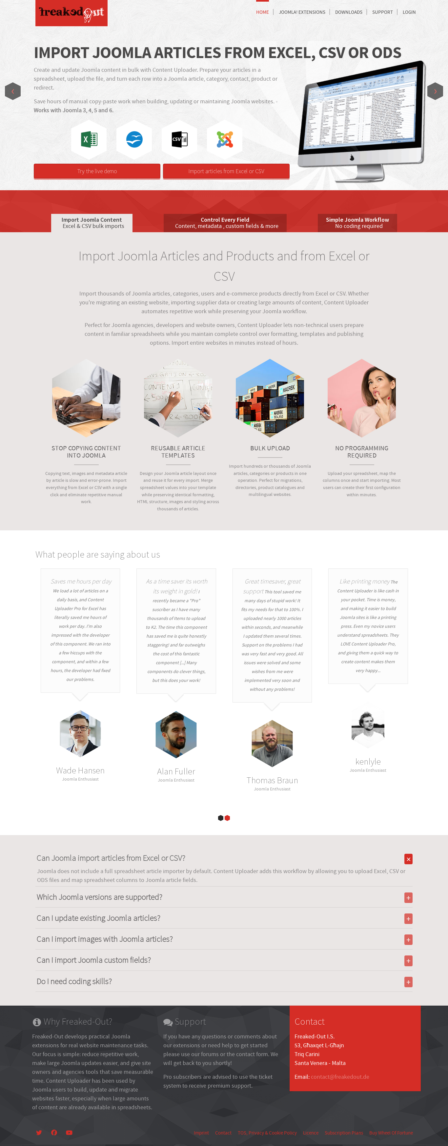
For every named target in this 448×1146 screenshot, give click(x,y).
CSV (180, 139)
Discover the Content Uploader (362, 159)
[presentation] (13, 91)
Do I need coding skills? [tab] (74, 981)
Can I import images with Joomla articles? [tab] (105, 938)
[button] (220, 818)
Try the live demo (97, 171)
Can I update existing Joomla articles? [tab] (98, 917)
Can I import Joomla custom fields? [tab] (94, 959)
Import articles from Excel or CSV (226, 171)
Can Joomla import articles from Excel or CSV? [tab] (111, 857)
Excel (89, 139)
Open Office (134, 139)
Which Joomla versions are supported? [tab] (99, 896)
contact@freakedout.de (340, 1077)
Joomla (225, 139)
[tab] (91, 223)
